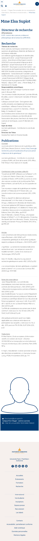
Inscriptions (19, 502)
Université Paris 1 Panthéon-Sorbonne (19, 460)
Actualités (19, 475)
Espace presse (19, 505)
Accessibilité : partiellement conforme (19, 524)
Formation (19, 483)
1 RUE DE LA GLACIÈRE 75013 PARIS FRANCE (19, 423)
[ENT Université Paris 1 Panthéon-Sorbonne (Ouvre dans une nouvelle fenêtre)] (6, 6)
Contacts (19, 520)
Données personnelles (19, 531)
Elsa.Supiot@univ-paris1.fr (14, 419)
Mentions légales (19, 535)
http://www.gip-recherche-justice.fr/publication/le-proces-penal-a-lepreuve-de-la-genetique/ (19, 150)
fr (2, 2)
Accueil (4, 10)
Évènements (19, 479)
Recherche (19, 486)
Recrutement (19, 509)
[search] (2, 6)
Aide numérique (19, 528)
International (19, 494)
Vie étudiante (19, 498)
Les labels (19, 512)
